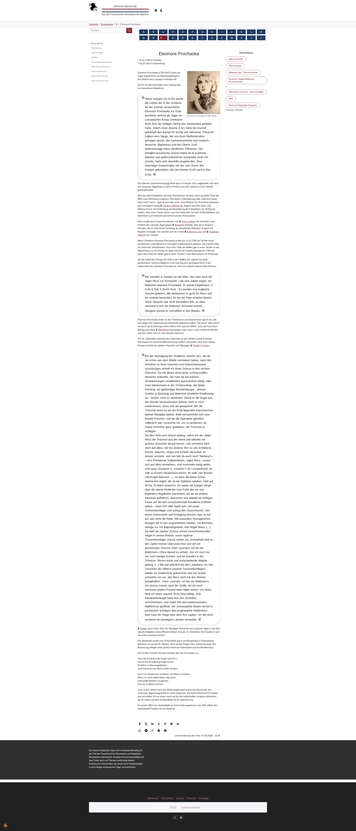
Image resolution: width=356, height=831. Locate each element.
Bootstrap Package (190, 807)
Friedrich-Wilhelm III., (173, 206)
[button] (140, 724)
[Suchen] (129, 30)
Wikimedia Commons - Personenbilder (246, 92)
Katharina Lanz (194, 232)
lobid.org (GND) (236, 59)
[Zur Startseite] (93, 7)
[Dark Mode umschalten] (161, 10)
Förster (143, 628)
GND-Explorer (235, 66)
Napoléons (163, 330)
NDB (231, 98)
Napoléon (179, 225)
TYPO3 (172, 807)
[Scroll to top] (350, 825)
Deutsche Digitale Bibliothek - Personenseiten (242, 80)
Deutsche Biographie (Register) (243, 105)
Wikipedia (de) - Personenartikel (243, 72)
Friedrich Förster (201, 345)
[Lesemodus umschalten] (155, 10)
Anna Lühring (188, 221)
